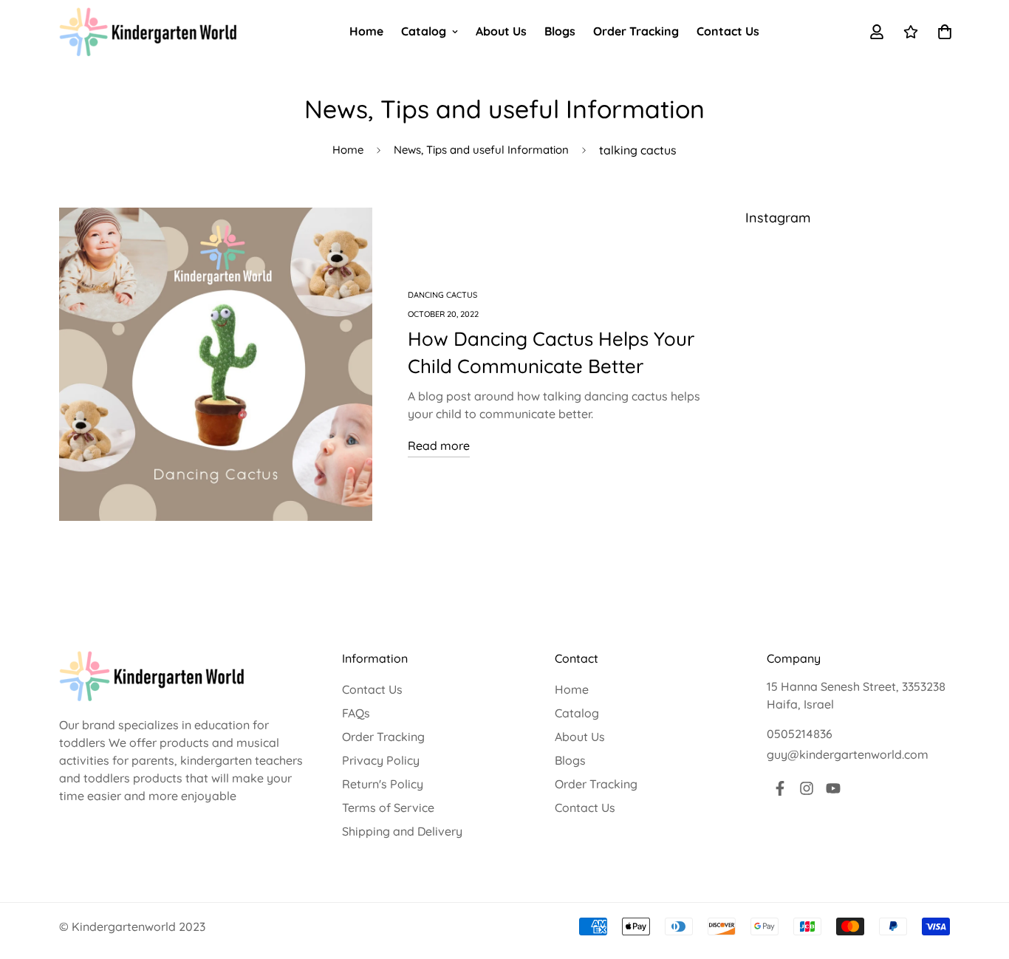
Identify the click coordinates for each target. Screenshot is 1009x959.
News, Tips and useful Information (481, 150)
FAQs (356, 713)
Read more (439, 445)
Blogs (559, 31)
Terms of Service (388, 807)
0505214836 (799, 733)
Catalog (423, 31)
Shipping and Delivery (402, 831)
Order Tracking (636, 31)
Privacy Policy (381, 760)
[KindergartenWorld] (147, 32)
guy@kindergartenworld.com (847, 754)
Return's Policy (382, 784)
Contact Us (728, 31)
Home (366, 31)
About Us (501, 31)
